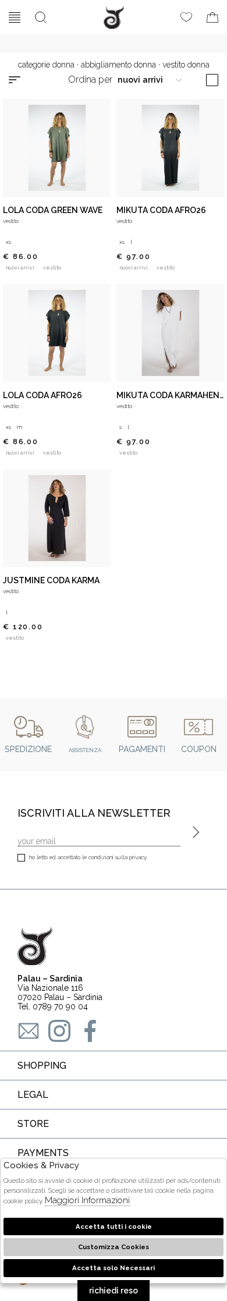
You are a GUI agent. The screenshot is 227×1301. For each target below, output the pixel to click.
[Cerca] (41, 17)
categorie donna (46, 64)
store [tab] (33, 1123)
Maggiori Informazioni (87, 1200)
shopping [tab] (41, 1065)
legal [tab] (32, 1094)
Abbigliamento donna (118, 64)
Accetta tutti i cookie (114, 1226)
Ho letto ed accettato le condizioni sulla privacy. (88, 857)
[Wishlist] (186, 17)
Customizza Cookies (113, 1247)
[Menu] (14, 17)
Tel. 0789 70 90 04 (52, 1006)
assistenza (85, 750)
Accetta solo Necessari (113, 1268)
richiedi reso (113, 1290)
